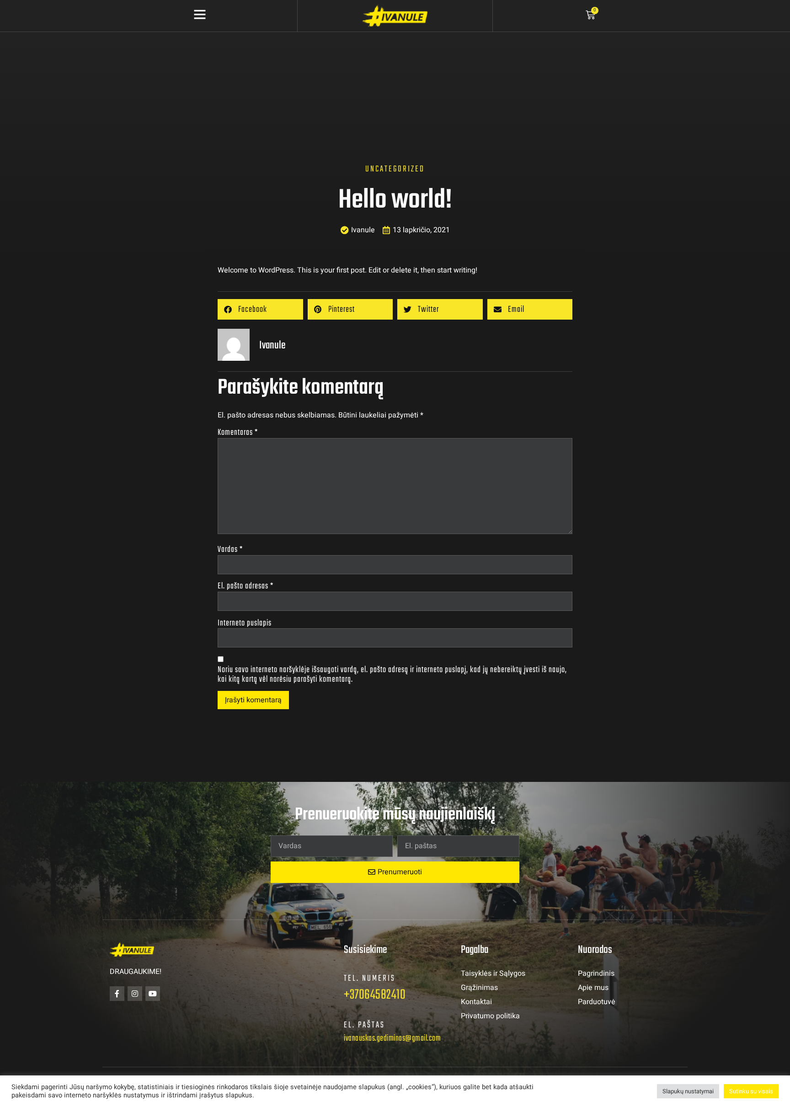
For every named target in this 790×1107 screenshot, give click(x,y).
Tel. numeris (369, 978)
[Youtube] (152, 993)
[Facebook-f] (117, 993)
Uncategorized (395, 169)
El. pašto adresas (245, 586)
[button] (260, 309)
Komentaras (238, 433)
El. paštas (364, 1025)
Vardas (230, 550)
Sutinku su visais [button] (751, 1091)
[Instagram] (135, 993)
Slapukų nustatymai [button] (688, 1091)
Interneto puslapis (245, 623)
